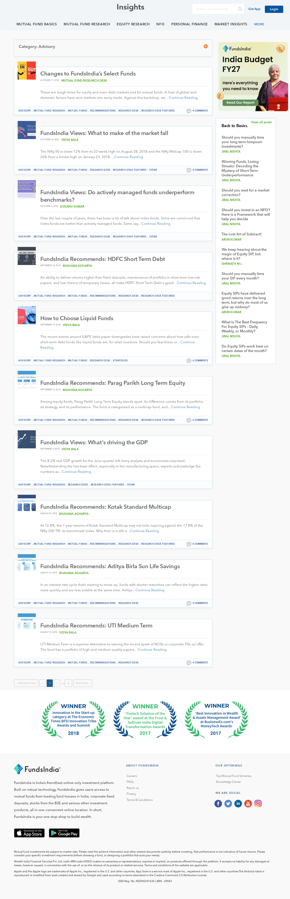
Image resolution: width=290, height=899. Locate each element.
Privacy (131, 794)
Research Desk (128, 111)
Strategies (120, 361)
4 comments (200, 111)
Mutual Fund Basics (37, 24)
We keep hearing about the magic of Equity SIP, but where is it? (244, 254)
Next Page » (83, 683)
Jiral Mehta (231, 151)
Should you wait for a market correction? (245, 193)
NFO (160, 24)
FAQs (130, 782)
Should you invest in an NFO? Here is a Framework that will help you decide (246, 214)
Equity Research (133, 24)
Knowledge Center (228, 782)
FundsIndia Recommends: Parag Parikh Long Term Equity (112, 383)
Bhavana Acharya (77, 266)
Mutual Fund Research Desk (84, 80)
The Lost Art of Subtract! (241, 234)
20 (68, 683)
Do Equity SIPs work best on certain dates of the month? (245, 349)
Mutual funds (77, 111)
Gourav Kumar (72, 206)
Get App (254, 9)
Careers (132, 776)
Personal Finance (189, 24)
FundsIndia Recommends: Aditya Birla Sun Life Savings (110, 567)
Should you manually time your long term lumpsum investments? (243, 142)
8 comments (200, 544)
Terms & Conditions (140, 800)
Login (274, 9)
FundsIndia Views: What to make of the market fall (104, 133)
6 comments (200, 361)
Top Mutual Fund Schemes (233, 776)
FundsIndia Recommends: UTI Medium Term (96, 626)
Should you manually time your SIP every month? (243, 276)
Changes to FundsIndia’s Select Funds (88, 74)
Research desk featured (158, 111)
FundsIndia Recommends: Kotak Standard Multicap (105, 507)
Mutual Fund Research (87, 24)
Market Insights (231, 24)
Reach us (133, 788)
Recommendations (103, 111)
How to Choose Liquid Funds (76, 319)
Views (153, 170)
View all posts (261, 122)
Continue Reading (183, 98)
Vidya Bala (70, 140)
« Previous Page (26, 683)
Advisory (24, 111)
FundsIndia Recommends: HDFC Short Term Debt (102, 259)
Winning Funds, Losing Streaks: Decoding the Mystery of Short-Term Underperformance (240, 168)
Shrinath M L (232, 264)
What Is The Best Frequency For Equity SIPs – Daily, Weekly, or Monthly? (244, 327)
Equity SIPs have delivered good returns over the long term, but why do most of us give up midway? (245, 300)
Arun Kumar (232, 239)
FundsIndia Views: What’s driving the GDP (94, 443)
